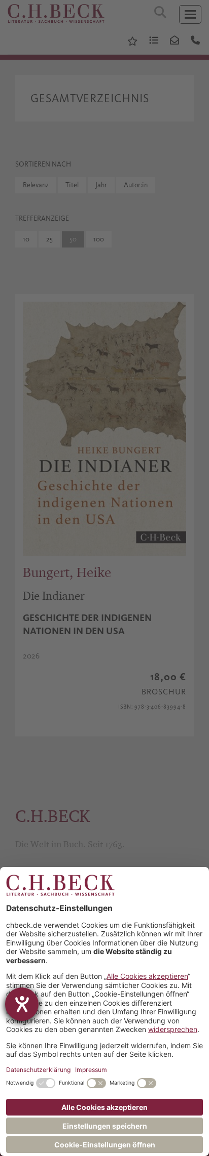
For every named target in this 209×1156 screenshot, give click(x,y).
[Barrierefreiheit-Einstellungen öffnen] (22, 1004)
